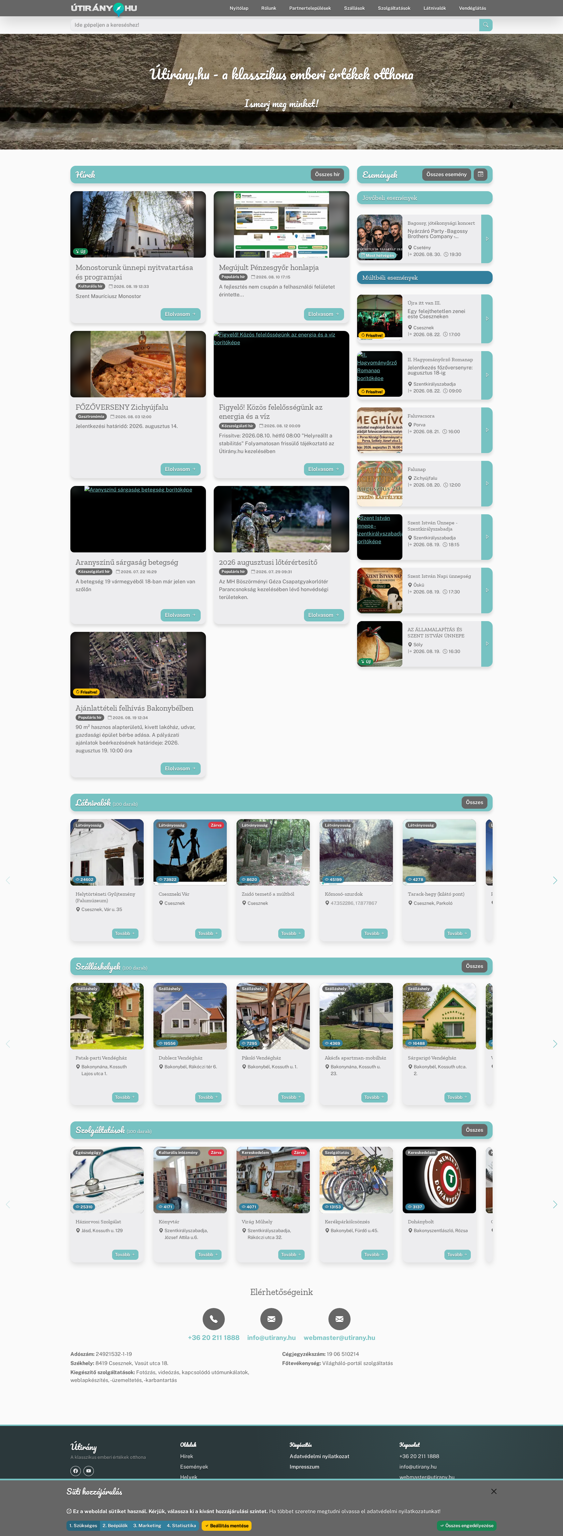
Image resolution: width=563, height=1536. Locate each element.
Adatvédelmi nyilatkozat (319, 1456)
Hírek (186, 1456)
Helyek (188, 1477)
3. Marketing (147, 1525)
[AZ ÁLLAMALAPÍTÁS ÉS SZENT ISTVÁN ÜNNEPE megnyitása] (487, 644)
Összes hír (327, 174)
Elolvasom (178, 314)
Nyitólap (239, 8)
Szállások (354, 8)
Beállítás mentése (229, 1525)
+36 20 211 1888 (419, 1456)
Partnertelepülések (310, 8)
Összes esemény (446, 174)
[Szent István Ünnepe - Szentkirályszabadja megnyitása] (487, 537)
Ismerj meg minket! (281, 103)
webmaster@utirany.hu (427, 1477)
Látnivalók (435, 8)
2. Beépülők (115, 1525)
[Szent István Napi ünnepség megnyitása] (487, 590)
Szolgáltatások (394, 8)
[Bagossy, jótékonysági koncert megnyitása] (487, 239)
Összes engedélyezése (469, 1525)
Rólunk (268, 8)
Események (194, 1467)
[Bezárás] (494, 1491)
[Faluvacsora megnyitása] (487, 430)
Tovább (123, 933)
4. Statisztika (181, 1525)
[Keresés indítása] (486, 25)
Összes (474, 802)
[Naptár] (480, 174)
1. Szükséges (83, 1525)
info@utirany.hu (418, 1467)
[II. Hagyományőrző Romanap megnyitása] (487, 375)
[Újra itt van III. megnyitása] (487, 318)
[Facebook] (75, 1471)
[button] (555, 880)
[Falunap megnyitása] (487, 483)
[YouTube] (88, 1471)
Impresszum (304, 1467)
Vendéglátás (472, 8)
